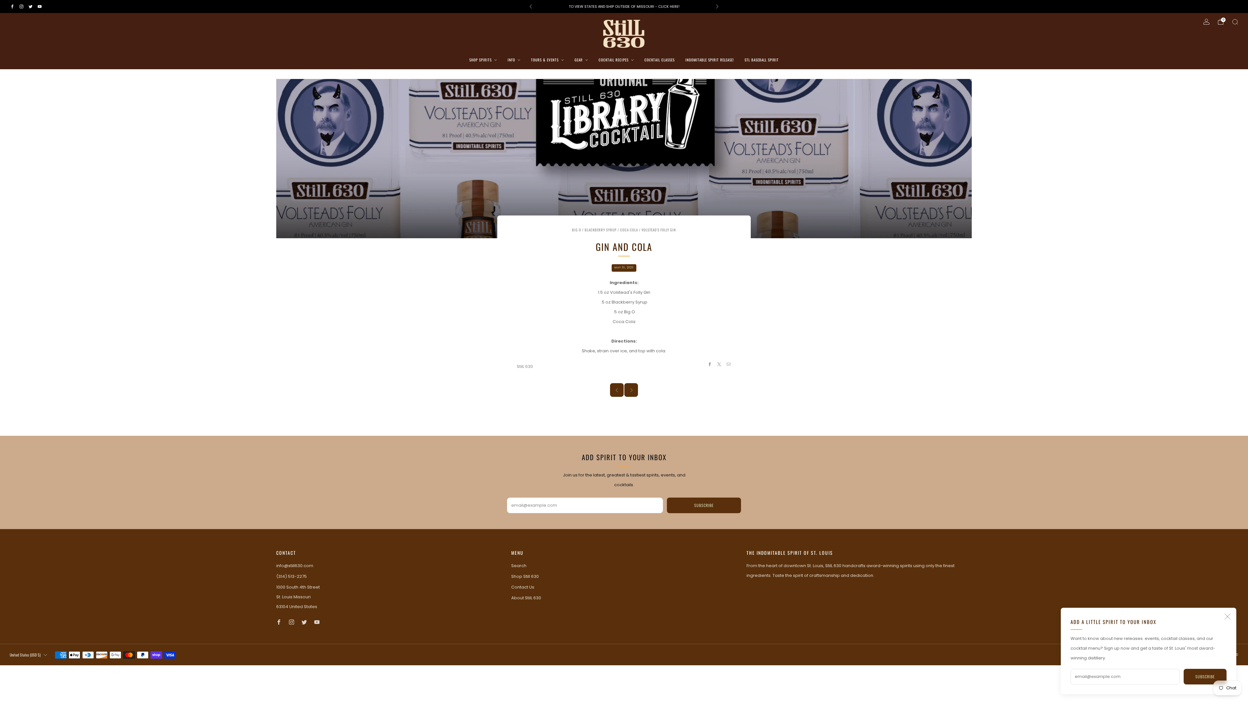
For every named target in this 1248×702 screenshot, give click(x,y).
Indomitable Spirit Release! (709, 59)
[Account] (1206, 22)
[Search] (1235, 22)
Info (511, 59)
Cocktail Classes (659, 59)
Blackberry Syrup (601, 229)
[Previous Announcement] (530, 6)
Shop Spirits (480, 59)
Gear (579, 59)
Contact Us (522, 587)
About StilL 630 (526, 598)
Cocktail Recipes (614, 59)
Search (518, 566)
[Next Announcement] (717, 6)
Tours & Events (545, 59)
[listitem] (624, 6)
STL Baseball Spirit (762, 59)
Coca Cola (629, 229)
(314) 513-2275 (291, 576)
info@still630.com (294, 566)
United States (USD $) (25, 654)
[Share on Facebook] (709, 364)
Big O (576, 229)
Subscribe (1205, 676)
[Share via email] (728, 364)
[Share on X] (719, 364)
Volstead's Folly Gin (659, 229)
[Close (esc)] (1227, 616)
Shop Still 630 (525, 576)
